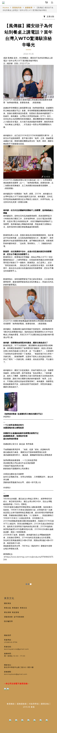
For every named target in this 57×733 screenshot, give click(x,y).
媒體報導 (28, 7)
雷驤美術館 (9, 617)
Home (6, 7)
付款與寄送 (34, 704)
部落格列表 (17, 7)
